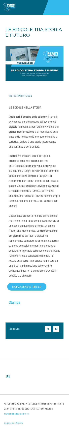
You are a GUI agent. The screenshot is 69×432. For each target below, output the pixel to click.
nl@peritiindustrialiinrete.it (16, 413)
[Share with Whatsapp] (48, 329)
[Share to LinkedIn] (56, 329)
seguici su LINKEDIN (13, 422)
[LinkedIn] (8, 376)
